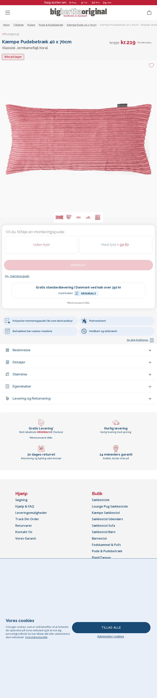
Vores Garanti (25, 538)
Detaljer (19, 362)
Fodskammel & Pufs (106, 545)
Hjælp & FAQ (24, 506)
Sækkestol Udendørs (107, 519)
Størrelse (20, 374)
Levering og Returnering (32, 398)
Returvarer (23, 525)
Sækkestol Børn (103, 532)
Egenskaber (22, 386)
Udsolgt (78, 265)
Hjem (6, 24)
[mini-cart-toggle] (149, 13)
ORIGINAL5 (88, 294)
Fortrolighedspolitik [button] (36, 637)
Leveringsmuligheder (31, 513)
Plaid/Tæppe (101, 557)
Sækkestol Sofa (103, 525)
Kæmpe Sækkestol (106, 513)
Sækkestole (101, 500)
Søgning (21, 500)
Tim (85, 3)
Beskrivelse (21, 350)
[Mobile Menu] (7, 13)
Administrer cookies (110, 636)
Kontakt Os (23, 532)
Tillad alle (111, 627)
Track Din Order (27, 519)
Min (98, 3)
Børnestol (99, 538)
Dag (74, 3)
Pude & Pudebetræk (107, 551)
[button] (59, 217)
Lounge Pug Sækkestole (110, 506)
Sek (109, 3)
